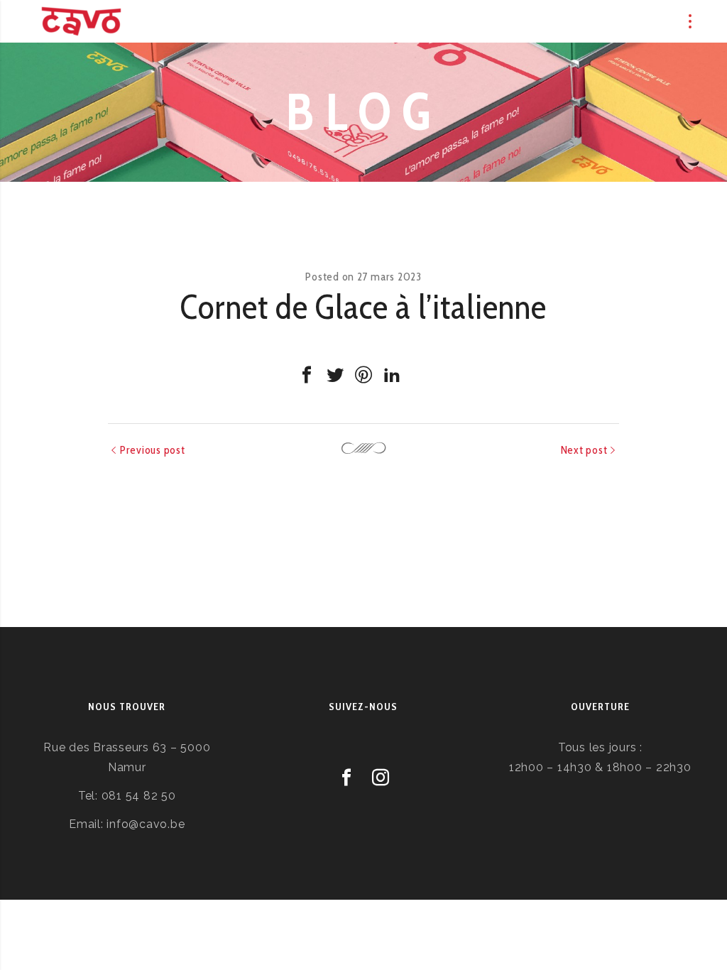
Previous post (152, 450)
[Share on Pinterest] (363, 375)
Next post (584, 450)
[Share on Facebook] (307, 375)
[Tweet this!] (335, 375)
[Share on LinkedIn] (392, 375)
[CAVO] (81, 21)
